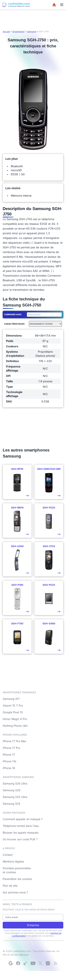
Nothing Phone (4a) (15, 725)
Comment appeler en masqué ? (22, 819)
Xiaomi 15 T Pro (13, 705)
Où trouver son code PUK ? (20, 839)
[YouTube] (33, 963)
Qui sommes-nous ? (15, 892)
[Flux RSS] (55, 963)
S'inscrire (33, 925)
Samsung (31, 31)
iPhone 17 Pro (11, 748)
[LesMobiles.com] (16, 4)
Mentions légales (13, 861)
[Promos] (54, 5)
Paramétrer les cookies (17, 879)
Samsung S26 (11, 790)
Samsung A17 (11, 698)
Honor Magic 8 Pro (15, 719)
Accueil (6, 31)
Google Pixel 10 (13, 712)
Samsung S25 (11, 803)
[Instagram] (48, 963)
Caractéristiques (14, 324)
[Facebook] (18, 963)
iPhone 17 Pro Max (14, 741)
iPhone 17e (9, 761)
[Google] (11, 963)
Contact (8, 854)
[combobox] (44, 314)
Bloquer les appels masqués (20, 832)
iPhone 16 (9, 768)
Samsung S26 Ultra (15, 783)
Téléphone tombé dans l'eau (21, 826)
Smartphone (18, 31)
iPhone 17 (9, 754)
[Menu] (61, 5)
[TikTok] (26, 963)
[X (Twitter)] (40, 963)
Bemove (23, 954)
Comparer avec (13, 314)
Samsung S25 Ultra (15, 797)
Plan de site (10, 885)
